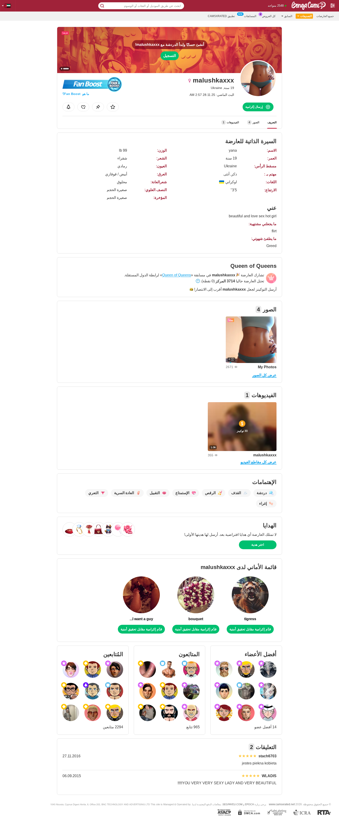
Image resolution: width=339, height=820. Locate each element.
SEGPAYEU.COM (232, 804)
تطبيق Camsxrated (221, 16)
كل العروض (269, 16)
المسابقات (250, 16)
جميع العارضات (325, 16)
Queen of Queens (176, 275)
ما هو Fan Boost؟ (75, 94)
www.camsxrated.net (282, 804)
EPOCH (249, 804)
